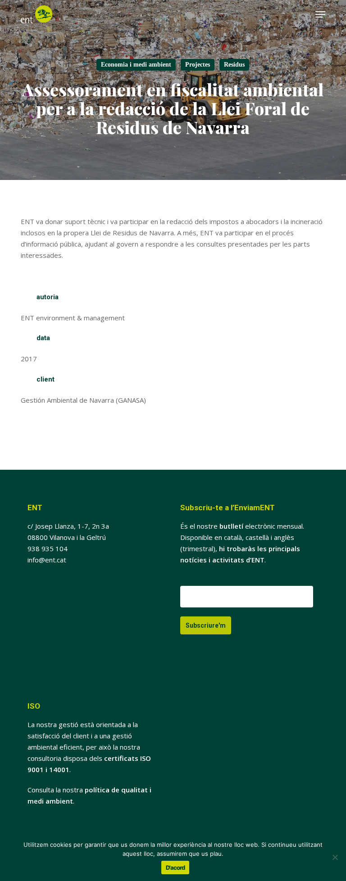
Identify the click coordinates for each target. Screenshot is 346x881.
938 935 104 (47, 548)
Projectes (197, 64)
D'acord (175, 867)
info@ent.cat (46, 559)
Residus (234, 64)
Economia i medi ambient (136, 64)
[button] (320, 14)
